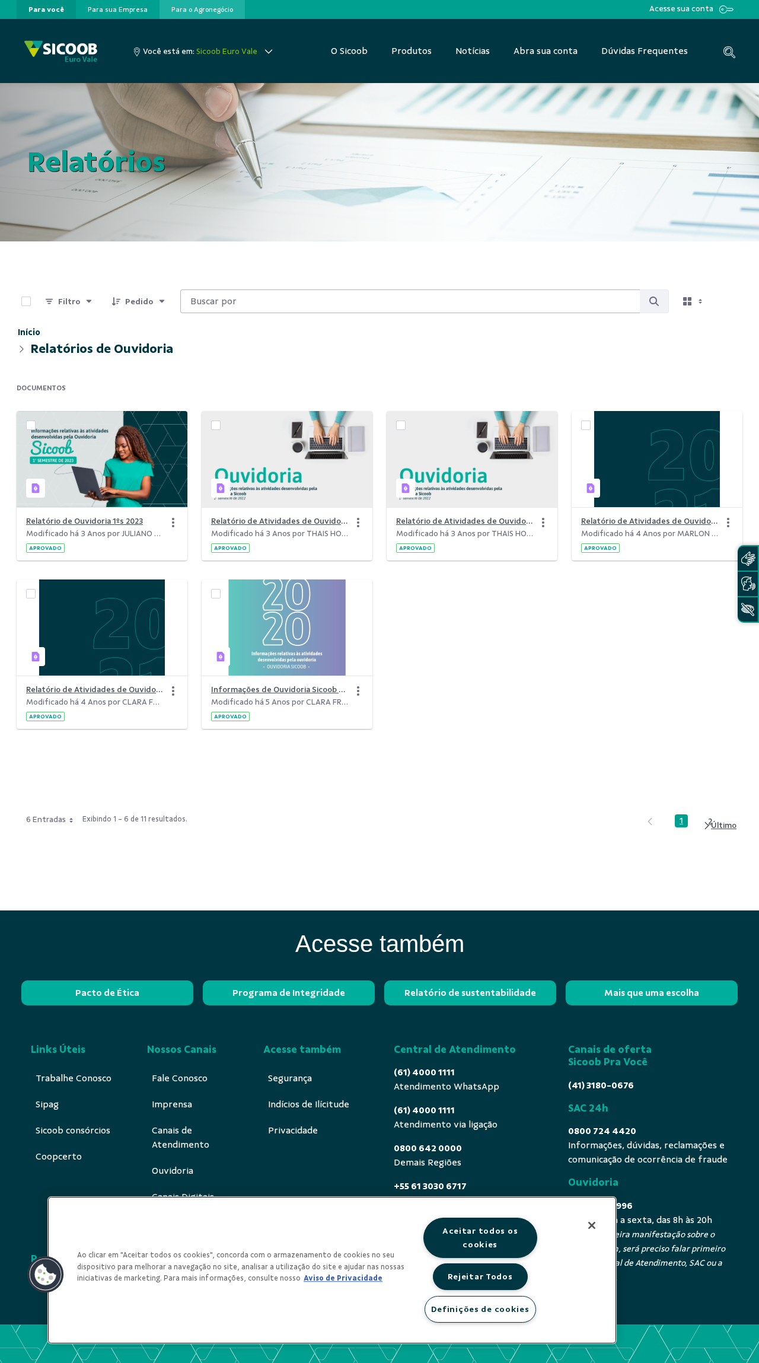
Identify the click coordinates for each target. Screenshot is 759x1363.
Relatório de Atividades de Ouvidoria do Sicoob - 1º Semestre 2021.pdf (95, 689)
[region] (332, 1270)
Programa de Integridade (288, 993)
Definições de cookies (480, 1309)
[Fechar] (592, 1225)
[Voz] (748, 584)
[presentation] (46, 9)
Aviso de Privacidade (343, 1278)
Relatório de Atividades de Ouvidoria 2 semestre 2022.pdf (280, 521)
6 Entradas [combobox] (46, 819)
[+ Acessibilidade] (748, 609)
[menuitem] (46, 9)
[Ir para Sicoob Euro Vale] (61, 51)
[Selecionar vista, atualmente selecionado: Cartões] (693, 301)
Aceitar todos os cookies (480, 1237)
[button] (46, 1275)
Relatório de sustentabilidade (470, 993)
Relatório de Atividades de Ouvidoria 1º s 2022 (465, 521)
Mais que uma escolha (651, 993)
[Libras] (748, 558)
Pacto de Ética (107, 993)
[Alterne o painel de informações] (728, 301)
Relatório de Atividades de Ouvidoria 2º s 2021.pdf (650, 521)
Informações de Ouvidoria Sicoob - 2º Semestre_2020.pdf (280, 689)
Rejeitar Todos (480, 1276)
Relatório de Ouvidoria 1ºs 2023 (84, 521)
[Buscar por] (654, 301)
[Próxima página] (719, 825)
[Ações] (173, 522)
